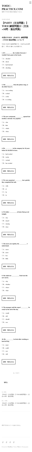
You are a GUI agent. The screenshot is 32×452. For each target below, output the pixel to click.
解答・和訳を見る (8, 75)
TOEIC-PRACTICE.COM (12, 7)
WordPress (10, 447)
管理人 (6, 382)
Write (18, 447)
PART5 (17, 373)
